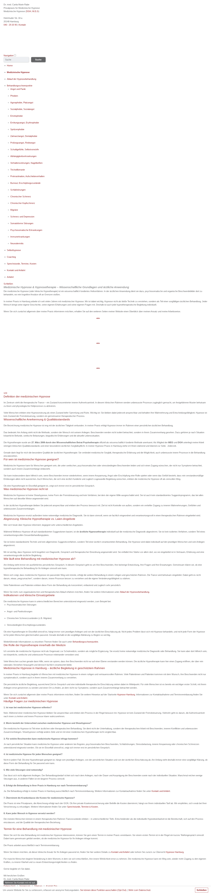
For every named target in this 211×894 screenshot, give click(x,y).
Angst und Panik (18, 89)
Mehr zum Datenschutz (140, 890)
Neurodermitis (17, 243)
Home (10, 65)
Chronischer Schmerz (20, 196)
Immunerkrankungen (20, 236)
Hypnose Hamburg (126, 694)
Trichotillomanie (17, 169)
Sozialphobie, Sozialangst (22, 109)
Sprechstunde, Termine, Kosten (21, 263)
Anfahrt (10, 277)
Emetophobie (16, 116)
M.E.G (35, 11)
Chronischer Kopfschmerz (22, 203)
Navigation (8, 55)
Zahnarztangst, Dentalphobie (23, 136)
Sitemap (38, 886)
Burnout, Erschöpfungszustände (25, 183)
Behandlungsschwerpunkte (19, 85)
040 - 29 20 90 (10, 25)
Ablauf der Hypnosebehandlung (21, 79)
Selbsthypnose (14, 250)
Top (55, 886)
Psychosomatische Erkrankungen (26, 230)
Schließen (202, 890)
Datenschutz (10, 886)
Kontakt (22, 25)
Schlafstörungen (18, 190)
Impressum (25, 886)
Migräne (14, 210)
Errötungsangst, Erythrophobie (24, 122)
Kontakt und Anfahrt (16, 270)
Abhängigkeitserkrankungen (23, 156)
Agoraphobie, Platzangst (21, 102)
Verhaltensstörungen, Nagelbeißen (26, 163)
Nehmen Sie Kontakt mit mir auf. (20, 882)
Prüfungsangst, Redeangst (22, 142)
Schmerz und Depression (22, 216)
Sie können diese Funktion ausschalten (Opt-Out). (103, 890)
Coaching (11, 257)
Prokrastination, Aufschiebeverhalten (27, 176)
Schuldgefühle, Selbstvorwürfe (24, 149)
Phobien (14, 96)
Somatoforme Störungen (21, 223)
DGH (28, 11)
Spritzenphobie (17, 129)
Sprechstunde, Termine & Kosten (82, 806)
